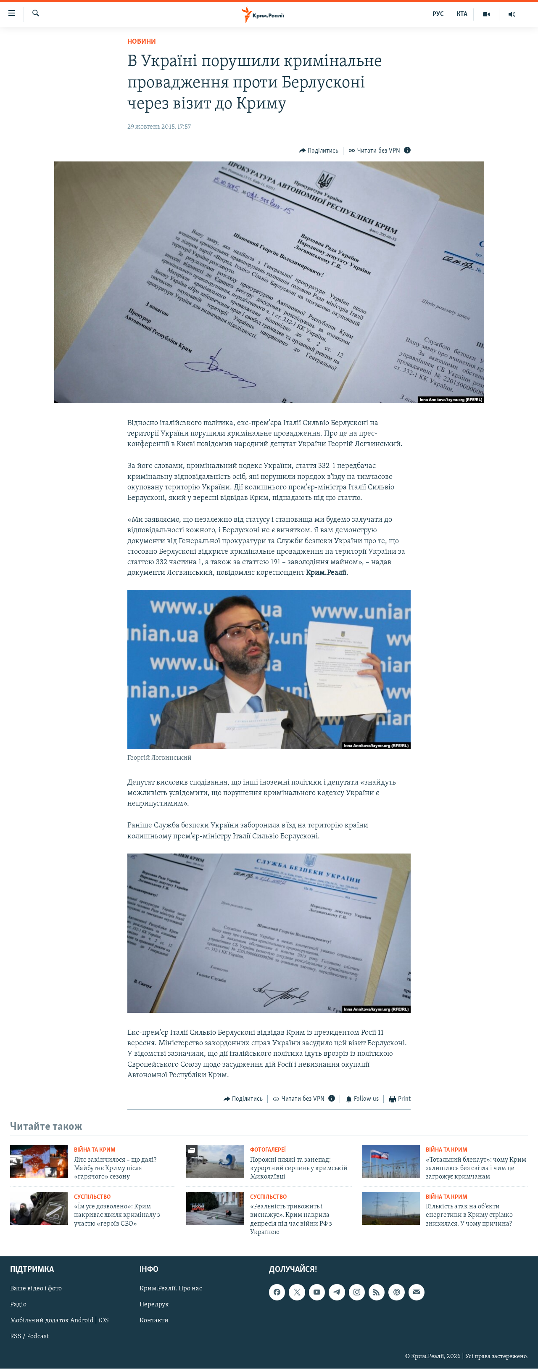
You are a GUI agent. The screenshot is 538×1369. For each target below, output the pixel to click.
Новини (141, 42)
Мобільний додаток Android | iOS (59, 1320)
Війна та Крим (95, 1150)
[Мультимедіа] (486, 14)
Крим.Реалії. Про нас (171, 1288)
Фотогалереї (268, 1150)
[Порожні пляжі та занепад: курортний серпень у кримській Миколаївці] (215, 1161)
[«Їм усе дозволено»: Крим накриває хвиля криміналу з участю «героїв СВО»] (39, 1208)
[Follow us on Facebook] (277, 1292)
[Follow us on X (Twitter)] (297, 1292)
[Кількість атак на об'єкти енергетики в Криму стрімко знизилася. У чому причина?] (391, 1208)
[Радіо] (512, 14)
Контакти (154, 1320)
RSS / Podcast (29, 1336)
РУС (438, 14)
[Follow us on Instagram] (357, 1292)
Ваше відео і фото (36, 1288)
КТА (461, 14)
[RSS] (377, 1292)
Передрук (154, 1304)
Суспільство (92, 1197)
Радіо (18, 1304)
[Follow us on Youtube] (317, 1292)
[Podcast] (396, 1292)
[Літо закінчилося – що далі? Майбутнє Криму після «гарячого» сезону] (39, 1161)
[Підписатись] (417, 1292)
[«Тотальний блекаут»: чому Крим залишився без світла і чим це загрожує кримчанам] (391, 1161)
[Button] (319, 150)
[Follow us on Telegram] (337, 1292)
